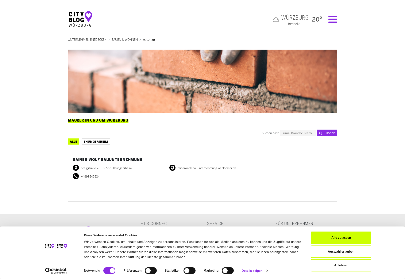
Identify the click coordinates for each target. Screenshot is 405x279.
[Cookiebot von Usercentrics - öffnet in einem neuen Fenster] (56, 271)
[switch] (151, 270)
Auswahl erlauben (341, 251)
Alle (73, 141)
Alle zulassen (341, 237)
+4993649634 (90, 177)
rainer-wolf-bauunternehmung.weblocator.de (206, 168)
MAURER (149, 40)
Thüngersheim (96, 141)
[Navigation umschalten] (330, 19)
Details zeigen (252, 270)
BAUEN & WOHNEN (125, 40)
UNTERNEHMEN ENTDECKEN (87, 40)
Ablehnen (341, 265)
